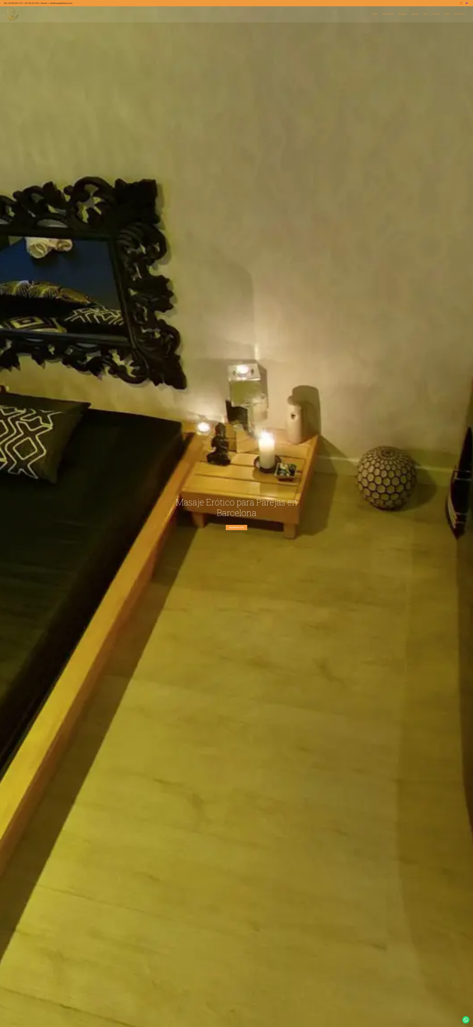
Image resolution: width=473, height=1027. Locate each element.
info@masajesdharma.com (61, 3)
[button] (466, 1020)
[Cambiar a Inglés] (466, 3)
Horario (44, 3)
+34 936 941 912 (15, 3)
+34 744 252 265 (31, 3)
